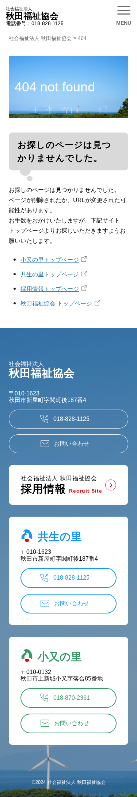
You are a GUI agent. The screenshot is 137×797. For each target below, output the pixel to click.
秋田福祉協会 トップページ (56, 303)
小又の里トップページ (49, 260)
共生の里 (60, 536)
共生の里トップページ (49, 274)
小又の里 (60, 656)
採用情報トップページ (49, 289)
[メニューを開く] (124, 14)
